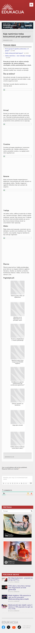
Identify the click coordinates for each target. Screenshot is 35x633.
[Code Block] (19, 483)
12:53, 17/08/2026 (13, 582)
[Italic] (6, 483)
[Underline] (8, 483)
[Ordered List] (12, 483)
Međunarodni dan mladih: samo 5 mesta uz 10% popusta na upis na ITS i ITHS (20, 607)
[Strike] (10, 483)
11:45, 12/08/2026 (13, 611)
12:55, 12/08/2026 (13, 601)
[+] (26, 483)
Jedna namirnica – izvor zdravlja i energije (18, 55)
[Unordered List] (15, 483)
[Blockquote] (17, 483)
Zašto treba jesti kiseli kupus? (14, 53)
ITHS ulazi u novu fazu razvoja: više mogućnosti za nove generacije (19, 587)
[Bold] (3, 483)
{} (23, 483)
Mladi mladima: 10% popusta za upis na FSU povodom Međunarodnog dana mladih (19, 597)
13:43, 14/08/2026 (13, 591)
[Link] (21, 483)
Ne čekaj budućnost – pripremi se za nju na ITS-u (20, 579)
